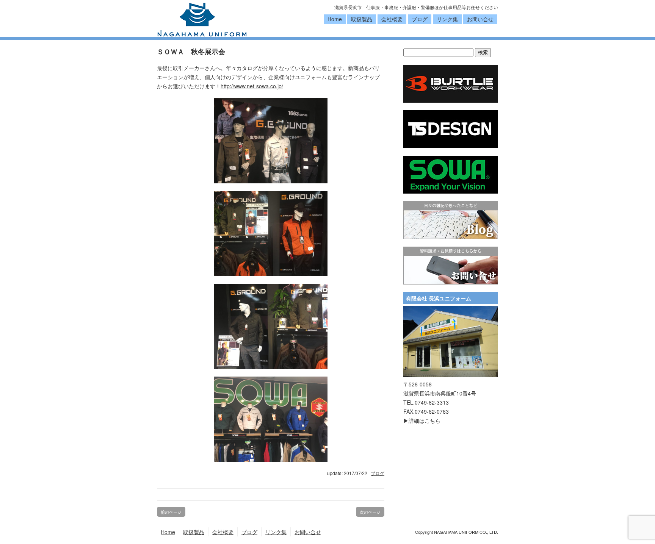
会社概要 (392, 19)
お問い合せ (480, 19)
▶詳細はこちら (421, 420)
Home (335, 19)
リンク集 (447, 19)
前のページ (171, 512)
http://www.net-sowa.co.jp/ (252, 86)
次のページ (370, 512)
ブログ (420, 19)
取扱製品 (361, 19)
